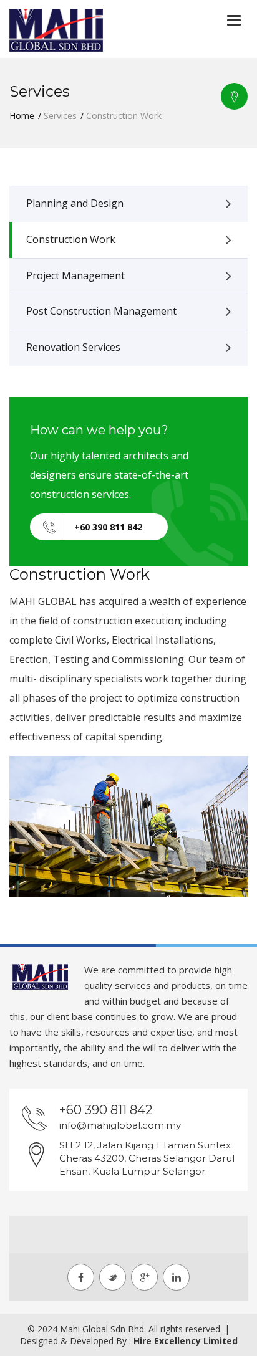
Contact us (234, 96)
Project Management (75, 275)
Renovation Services (73, 347)
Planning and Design (75, 203)
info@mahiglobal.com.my (120, 1125)
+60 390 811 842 (108, 527)
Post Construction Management (101, 311)
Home (21, 116)
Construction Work (70, 239)
